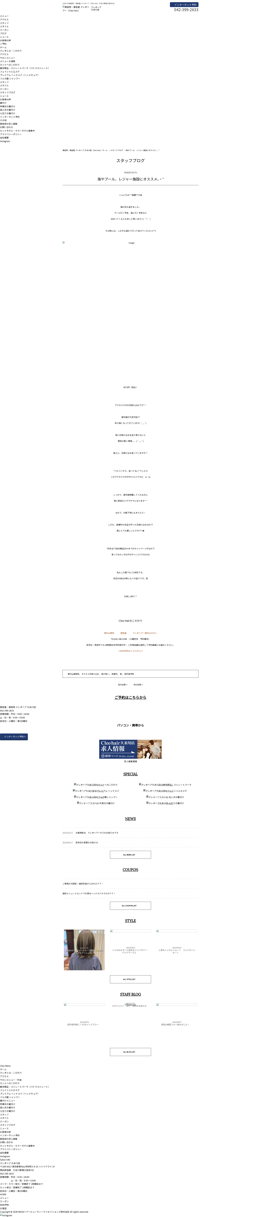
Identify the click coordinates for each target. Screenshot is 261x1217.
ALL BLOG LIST (129, 1052)
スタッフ (4, 23)
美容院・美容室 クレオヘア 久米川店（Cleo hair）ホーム (85, 150)
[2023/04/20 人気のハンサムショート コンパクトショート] (176, 931)
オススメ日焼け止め (90, 674)
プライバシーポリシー (11, 134)
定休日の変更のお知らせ (87, 842)
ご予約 (3, 43)
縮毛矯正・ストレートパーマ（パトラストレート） (25, 68)
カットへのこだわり (10, 64)
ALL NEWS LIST (129, 854)
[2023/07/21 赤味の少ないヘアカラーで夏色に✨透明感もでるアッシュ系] (84, 969)
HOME (3, 1194)
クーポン (4, 30)
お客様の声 (5, 40)
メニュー (4, 16)
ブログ (3, 33)
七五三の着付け (7, 113)
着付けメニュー (7, 1100)
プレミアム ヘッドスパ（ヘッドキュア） (20, 75)
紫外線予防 (129, 674)
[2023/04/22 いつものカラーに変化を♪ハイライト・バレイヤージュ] (130, 931)
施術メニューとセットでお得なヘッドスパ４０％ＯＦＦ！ (89, 893)
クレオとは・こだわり (11, 50)
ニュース (4, 36)
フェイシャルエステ (10, 71)
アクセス (4, 19)
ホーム (3, 47)
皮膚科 (114, 674)
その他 (3, 120)
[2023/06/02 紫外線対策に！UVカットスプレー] (84, 1005)
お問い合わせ (6, 127)
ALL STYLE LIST (129, 979)
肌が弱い (105, 674)
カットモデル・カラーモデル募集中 (17, 130)
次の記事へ (138, 684)
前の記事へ (123, 684)
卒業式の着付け (7, 106)
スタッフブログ (7, 92)
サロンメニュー (7, 57)
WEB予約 (4, 1204)
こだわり (137, 620)
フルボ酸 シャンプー (10, 78)
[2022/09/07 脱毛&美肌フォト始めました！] (176, 1005)
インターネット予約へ (15, 736)
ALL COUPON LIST (129, 905)
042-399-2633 (7, 1173)
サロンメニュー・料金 (11, 1079)
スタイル (4, 26)
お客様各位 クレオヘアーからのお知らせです (97, 832)
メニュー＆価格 (7, 61)
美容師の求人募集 (8, 123)
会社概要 (4, 137)
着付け (3, 102)
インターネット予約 (185, 4)
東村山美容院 (73, 674)
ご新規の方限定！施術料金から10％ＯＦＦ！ (83, 883)
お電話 (3, 1208)
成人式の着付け (7, 109)
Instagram (5, 141)
